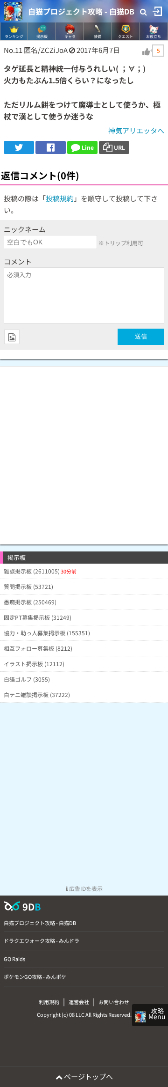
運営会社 (79, 1002)
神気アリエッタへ (136, 130)
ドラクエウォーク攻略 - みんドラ (41, 940)
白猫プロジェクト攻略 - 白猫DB (81, 11)
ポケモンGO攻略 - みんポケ (35, 976)
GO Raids (14, 958)
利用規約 (49, 1002)
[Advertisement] (84, 451)
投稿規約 (60, 198)
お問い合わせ (113, 1002)
